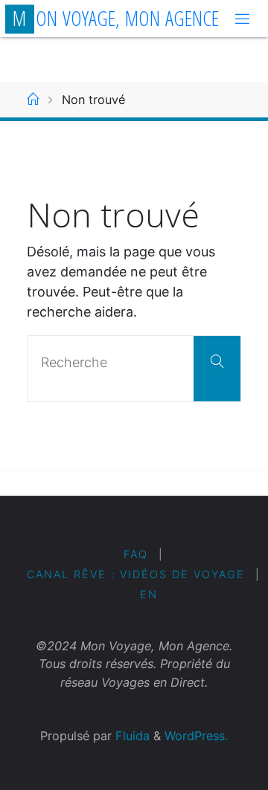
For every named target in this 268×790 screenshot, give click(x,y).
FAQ (136, 554)
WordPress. (196, 735)
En (149, 594)
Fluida (131, 735)
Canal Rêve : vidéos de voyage (136, 574)
